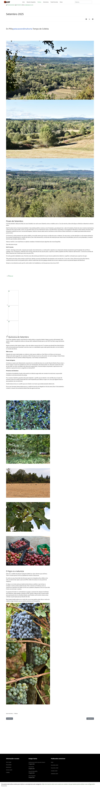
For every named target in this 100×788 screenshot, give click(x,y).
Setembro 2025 (54, 773)
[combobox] (83, 2)
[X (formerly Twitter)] (89, 19)
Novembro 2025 (54, 768)
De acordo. (4, 786)
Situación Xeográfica (31, 2)
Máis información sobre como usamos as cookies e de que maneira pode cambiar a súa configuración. (68, 784)
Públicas (39, 2)
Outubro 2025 (54, 770)
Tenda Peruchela (54, 2)
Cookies (8, 772)
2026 (52, 762)
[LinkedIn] (93, 19)
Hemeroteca (46, 2)
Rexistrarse (8, 767)
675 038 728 (19, 5)
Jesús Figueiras (32, 776)
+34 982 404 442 (11, 5)
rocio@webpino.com (28, 5)
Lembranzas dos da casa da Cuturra (37, 763)
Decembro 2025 (54, 765)
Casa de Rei (31, 767)
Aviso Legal (8, 762)
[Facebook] (86, 19)
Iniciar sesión (9, 769)
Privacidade (8, 764)
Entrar (61, 2)
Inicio (23, 2)
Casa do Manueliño (33, 772)
